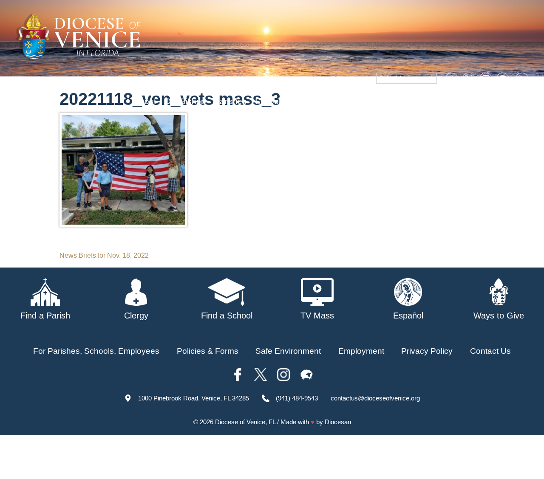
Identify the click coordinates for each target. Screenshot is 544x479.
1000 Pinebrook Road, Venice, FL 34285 (193, 398)
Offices (421, 101)
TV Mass (383, 101)
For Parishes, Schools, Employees (96, 351)
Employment (361, 351)
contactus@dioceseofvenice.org (375, 398)
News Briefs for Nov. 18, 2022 (104, 255)
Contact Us (490, 351)
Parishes (230, 101)
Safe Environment (326, 101)
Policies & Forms (207, 351)
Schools (270, 101)
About (145, 101)
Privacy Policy (427, 351)
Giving (454, 101)
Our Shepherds (502, 101)
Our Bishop (185, 101)
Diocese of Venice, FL (245, 421)
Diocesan (338, 421)
